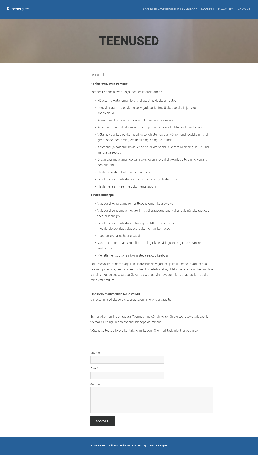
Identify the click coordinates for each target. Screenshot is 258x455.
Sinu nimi (95, 352)
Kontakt (244, 9)
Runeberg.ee (18, 9)
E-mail (93, 368)
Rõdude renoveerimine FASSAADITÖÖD (170, 9)
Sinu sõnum (96, 384)
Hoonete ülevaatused (217, 9)
